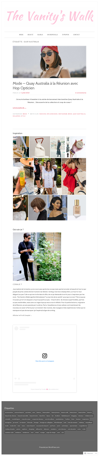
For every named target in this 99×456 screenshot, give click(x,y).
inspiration (85, 419)
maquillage (89, 422)
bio (53, 416)
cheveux (80, 416)
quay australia (79, 114)
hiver (72, 419)
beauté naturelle (23, 416)
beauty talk (64, 412)
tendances (26, 432)
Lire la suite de (19, 108)
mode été (13, 426)
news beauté (31, 426)
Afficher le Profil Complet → (22, 315)
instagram (62, 114)
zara (58, 432)
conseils (7, 419)
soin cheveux (62, 429)
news (23, 426)
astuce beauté (19, 412)
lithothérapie (58, 422)
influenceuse (52, 114)
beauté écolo (34, 416)
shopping (31, 429)
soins (79, 429)
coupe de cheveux (37, 419)
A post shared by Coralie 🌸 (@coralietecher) (44, 389)
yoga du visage (50, 432)
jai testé (15, 422)
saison (18, 429)
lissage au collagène (46, 422)
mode (70, 114)
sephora (24, 429)
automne (28, 412)
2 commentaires (80, 93)
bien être (42, 416)
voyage (42, 432)
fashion (42, 114)
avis (33, 412)
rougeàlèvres (83, 426)
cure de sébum (49, 419)
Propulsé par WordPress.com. (49, 447)
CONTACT (76, 35)
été (63, 432)
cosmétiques (16, 419)
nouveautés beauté (42, 426)
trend (37, 432)
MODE (21, 35)
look (65, 422)
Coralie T (17, 284)
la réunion (23, 422)
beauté (89, 412)
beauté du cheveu (10, 416)
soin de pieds (72, 429)
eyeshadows (60, 419)
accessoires (9, 412)
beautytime (82, 412)
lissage (36, 422)
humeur (78, 419)
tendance (18, 432)
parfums (52, 426)
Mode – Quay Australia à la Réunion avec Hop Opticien (45, 85)
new (19, 426)
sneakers (54, 429)
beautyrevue (56, 412)
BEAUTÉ (30, 35)
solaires (16, 116)
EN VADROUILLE (52, 35)
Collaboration (89, 416)
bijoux (48, 416)
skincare (46, 429)
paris (58, 426)
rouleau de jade (10, 429)
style (23, 116)
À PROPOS (65, 35)
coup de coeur (26, 419)
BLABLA (40, 35)
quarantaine (73, 426)
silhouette (39, 429)
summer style (9, 432)
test (32, 432)
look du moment (72, 422)
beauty (39, 412)
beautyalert (46, 412)
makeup (81, 422)
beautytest (73, 412)
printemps (65, 426)
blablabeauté (66, 416)
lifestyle (29, 422)
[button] (21, 147)
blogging (74, 416)
